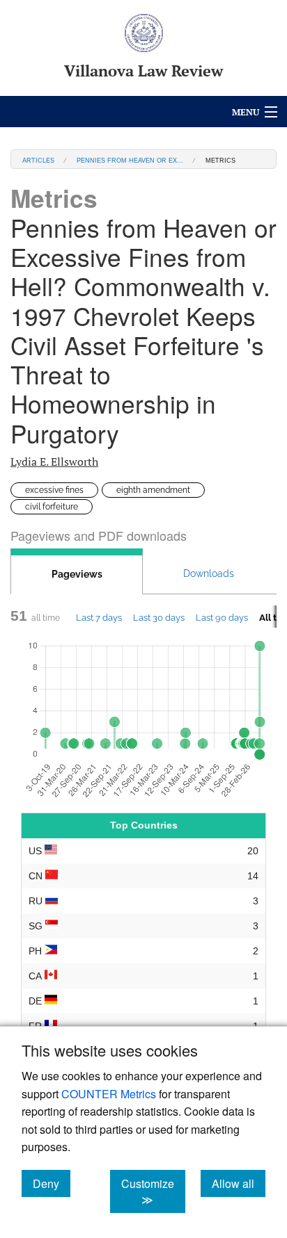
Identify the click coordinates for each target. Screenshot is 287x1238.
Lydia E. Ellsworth (54, 461)
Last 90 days (222, 617)
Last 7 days (99, 617)
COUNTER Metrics (108, 1094)
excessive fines (54, 490)
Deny (51, 1183)
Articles (38, 159)
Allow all (238, 1183)
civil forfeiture (51, 507)
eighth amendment (153, 490)
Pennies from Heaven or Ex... (130, 159)
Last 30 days (159, 617)
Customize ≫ (153, 1191)
